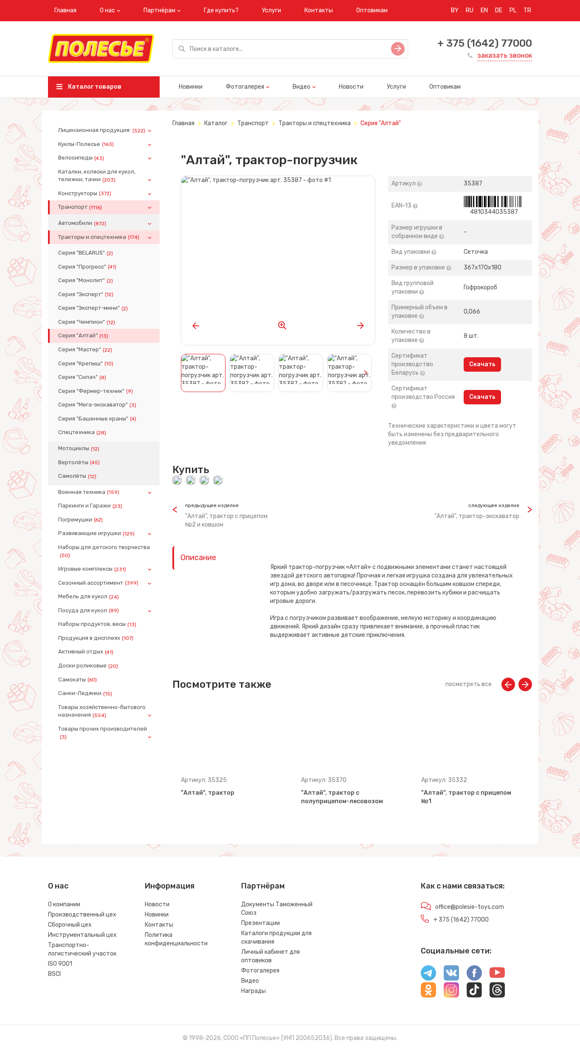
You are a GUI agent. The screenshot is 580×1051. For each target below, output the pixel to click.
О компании (64, 904)
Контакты (318, 10)
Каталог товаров (94, 86)
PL (513, 10)
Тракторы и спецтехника (98, 237)
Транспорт (80, 207)
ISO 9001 (60, 963)
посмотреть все (468, 684)
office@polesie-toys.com (469, 907)
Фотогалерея (245, 86)
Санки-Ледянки (85, 693)
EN (484, 10)
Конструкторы (84, 193)
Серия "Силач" (82, 377)
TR (527, 10)
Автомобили (82, 223)
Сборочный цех (70, 924)
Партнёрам (159, 10)
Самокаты (77, 679)
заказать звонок (504, 55)
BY (455, 10)
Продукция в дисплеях (95, 638)
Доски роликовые (88, 665)
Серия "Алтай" (83, 335)
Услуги (271, 10)
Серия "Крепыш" (85, 363)
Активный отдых (85, 651)
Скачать (482, 364)
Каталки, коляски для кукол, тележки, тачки (96, 175)
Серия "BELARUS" (85, 252)
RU (469, 10)
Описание (198, 557)
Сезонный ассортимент (98, 583)
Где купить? (221, 10)
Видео (301, 86)
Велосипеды (81, 157)
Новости (351, 86)
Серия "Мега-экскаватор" (97, 404)
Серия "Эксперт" (85, 294)
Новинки (191, 86)
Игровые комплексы (92, 569)
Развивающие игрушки (96, 533)
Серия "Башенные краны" (97, 418)
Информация (169, 886)
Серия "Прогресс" (87, 266)
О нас (107, 10)
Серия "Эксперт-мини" (93, 308)
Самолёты (77, 476)
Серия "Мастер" (85, 349)
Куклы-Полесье (86, 144)
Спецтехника (82, 432)
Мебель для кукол (88, 596)
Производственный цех (82, 914)
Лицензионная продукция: (101, 130)
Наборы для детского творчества (104, 551)
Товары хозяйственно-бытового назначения (102, 711)
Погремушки (80, 519)
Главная (65, 10)
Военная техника (88, 492)
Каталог (216, 123)
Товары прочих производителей (102, 733)
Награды (253, 991)
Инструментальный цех (82, 935)
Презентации (260, 923)
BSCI (54, 974)
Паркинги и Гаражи (90, 505)
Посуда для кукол (88, 610)
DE (498, 10)
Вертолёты (79, 462)
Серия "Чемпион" (86, 322)
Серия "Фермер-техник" (95, 391)
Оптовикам (372, 10)
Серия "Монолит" (85, 280)
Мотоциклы (78, 448)
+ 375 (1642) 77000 (484, 43)
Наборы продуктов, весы (97, 624)
